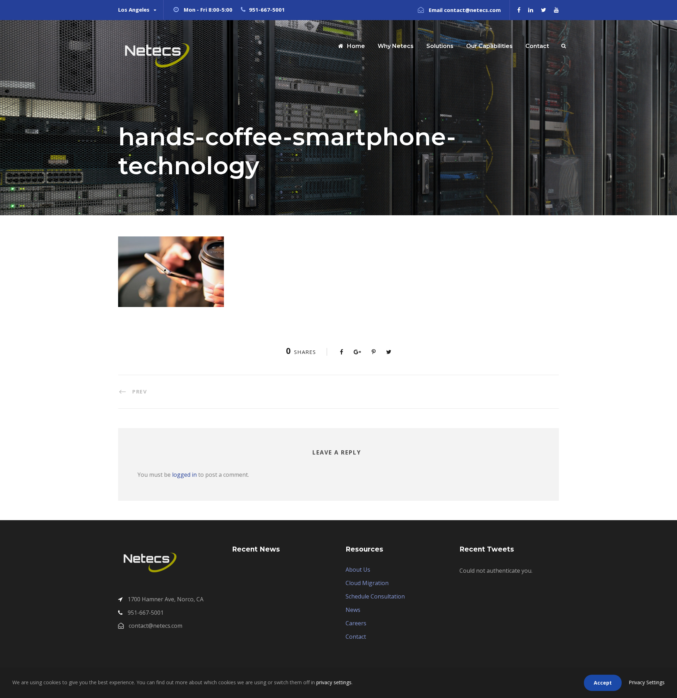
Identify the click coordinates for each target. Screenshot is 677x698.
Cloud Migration (367, 583)
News (353, 610)
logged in (184, 475)
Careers (356, 623)
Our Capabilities (489, 46)
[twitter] (543, 10)
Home (356, 46)
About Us (358, 569)
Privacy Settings (647, 682)
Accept (603, 682)
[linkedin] (530, 10)
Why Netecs (396, 46)
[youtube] (556, 10)
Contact (537, 46)
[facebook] (518, 10)
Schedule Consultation (375, 596)
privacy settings (334, 682)
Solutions (439, 46)
